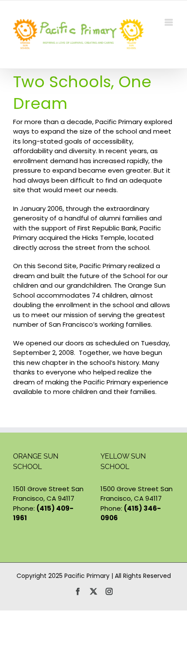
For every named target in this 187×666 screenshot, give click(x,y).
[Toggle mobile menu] (169, 22)
